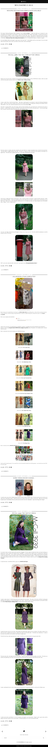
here (30, 104)
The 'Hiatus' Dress (26, 443)
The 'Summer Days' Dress (26, 410)
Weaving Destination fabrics (31, 263)
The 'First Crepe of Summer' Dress (26, 393)
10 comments (4, 48)
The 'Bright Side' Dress (26, 426)
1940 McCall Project (13, 445)
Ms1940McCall (24, 5)
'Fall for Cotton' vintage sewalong (23, 79)
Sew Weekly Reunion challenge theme (10, 601)
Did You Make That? (23, 312)
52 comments (4, 725)
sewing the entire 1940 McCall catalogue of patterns (18, 327)
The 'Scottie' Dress (26, 347)
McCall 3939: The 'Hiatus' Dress (24, 513)
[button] (23, 2)
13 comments (4, 506)
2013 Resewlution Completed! (24, 276)
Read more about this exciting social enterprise (15, 37)
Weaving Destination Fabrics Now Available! (24, 10)
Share (2, 270)
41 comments (4, 269)
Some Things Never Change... (24, 478)
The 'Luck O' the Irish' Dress (26, 377)
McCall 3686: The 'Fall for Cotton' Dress (24, 55)
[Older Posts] (46, 730)
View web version (24, 734)
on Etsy (27, 33)
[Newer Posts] (2, 730)
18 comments (4, 471)
